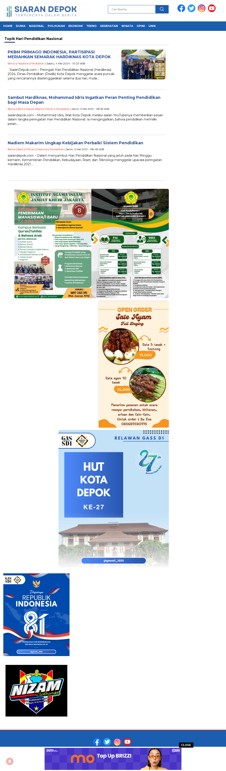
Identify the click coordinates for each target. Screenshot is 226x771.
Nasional (36, 26)
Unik (152, 26)
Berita (11, 63)
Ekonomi (75, 26)
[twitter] (192, 11)
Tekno (91, 26)
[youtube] (212, 11)
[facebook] (182, 11)
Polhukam (56, 26)
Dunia (20, 26)
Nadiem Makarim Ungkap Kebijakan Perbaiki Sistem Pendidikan (75, 143)
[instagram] (202, 11)
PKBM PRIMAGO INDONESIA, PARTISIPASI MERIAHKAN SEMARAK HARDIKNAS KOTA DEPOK (59, 55)
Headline (22, 63)
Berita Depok (25, 109)
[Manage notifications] (9, 761)
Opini (141, 26)
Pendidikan (37, 63)
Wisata (127, 26)
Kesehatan (109, 26)
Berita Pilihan (45, 109)
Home (7, 26)
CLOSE (186, 745)
